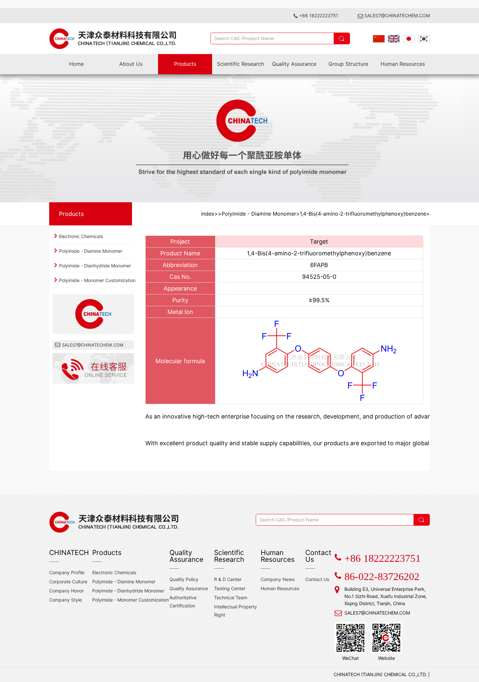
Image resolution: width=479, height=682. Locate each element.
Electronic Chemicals (81, 236)
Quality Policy (183, 579)
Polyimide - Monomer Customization (97, 280)
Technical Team (230, 597)
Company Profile (66, 572)
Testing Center (229, 588)
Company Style (65, 600)
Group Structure (348, 64)
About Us (130, 64)
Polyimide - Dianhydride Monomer (95, 265)
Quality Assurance (294, 64)
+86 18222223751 (318, 15)
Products (185, 64)
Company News (278, 579)
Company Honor (66, 590)
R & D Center (227, 579)
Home (76, 64)
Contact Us (317, 579)
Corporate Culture (68, 581)
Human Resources (403, 64)
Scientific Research (240, 64)
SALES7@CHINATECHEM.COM (397, 15)
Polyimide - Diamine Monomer (90, 251)
